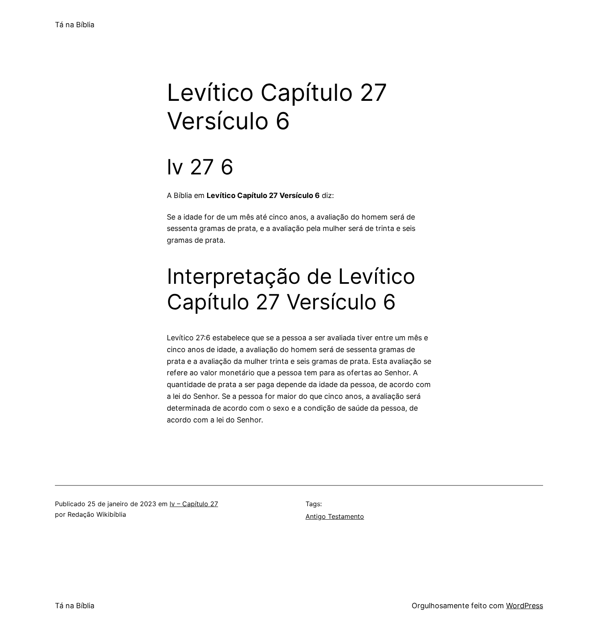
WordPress (524, 605)
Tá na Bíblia (74, 24)
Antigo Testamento (335, 516)
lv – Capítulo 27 (194, 504)
